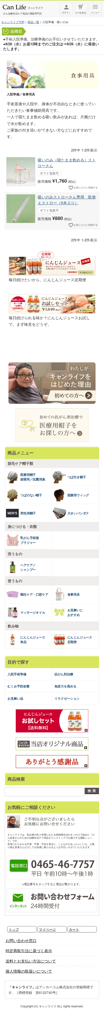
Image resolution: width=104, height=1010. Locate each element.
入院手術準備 (16, 674)
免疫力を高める (65, 686)
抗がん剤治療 (63, 674)
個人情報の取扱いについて (29, 971)
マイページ (47, 929)
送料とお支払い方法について (31, 961)
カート (74, 929)
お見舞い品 (15, 698)
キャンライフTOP (12, 22)
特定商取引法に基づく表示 (29, 950)
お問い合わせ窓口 (21, 940)
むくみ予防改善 (18, 686)
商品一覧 (33, 22)
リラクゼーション (67, 698)
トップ (14, 929)
